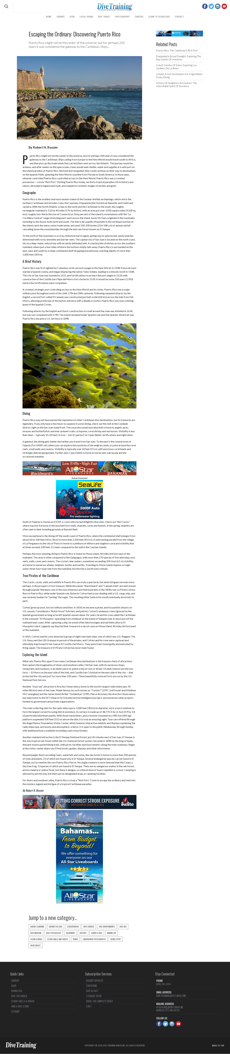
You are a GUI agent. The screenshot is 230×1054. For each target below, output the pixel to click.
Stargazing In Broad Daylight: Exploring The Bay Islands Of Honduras (178, 58)
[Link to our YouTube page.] (224, 6)
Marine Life (111, 932)
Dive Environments (107, 926)
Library (60, 16)
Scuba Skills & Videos (23, 1001)
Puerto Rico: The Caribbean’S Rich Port (177, 50)
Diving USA (16, 991)
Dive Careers (88, 926)
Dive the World (19, 996)
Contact (179, 16)
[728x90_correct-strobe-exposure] (79, 808)
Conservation (73, 926)
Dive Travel (104, 16)
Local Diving (86, 16)
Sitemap (15, 1011)
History (83, 932)
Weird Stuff (115, 939)
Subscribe (91, 986)
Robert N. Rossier (45, 147)
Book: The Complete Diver (99, 1001)
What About (35, 945)
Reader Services (94, 980)
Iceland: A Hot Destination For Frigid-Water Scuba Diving (179, 75)
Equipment (70, 932)
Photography (122, 16)
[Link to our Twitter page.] (211, 6)
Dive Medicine (35, 932)
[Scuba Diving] (115, 7)
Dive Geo (123, 926)
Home (48, 16)
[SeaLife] (79, 518)
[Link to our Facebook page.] (205, 6)
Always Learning (37, 926)
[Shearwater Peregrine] (179, 35)
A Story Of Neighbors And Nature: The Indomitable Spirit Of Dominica (176, 84)
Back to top (218, 1045)
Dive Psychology (53, 932)
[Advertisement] (179, 140)
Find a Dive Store (20, 1006)
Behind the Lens (55, 926)
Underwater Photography (94, 939)
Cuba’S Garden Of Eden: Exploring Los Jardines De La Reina (176, 67)
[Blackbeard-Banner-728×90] (79, 474)
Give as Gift (92, 991)
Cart (89, 1006)
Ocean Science (36, 939)
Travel (75, 939)
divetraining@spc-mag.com (171, 996)
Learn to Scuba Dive (159, 16)
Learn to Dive (96, 932)
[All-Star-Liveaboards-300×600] (79, 902)
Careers (139, 16)
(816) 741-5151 (163, 984)
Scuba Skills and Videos (57, 939)
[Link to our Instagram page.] (217, 6)
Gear (72, 16)
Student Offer (94, 996)
